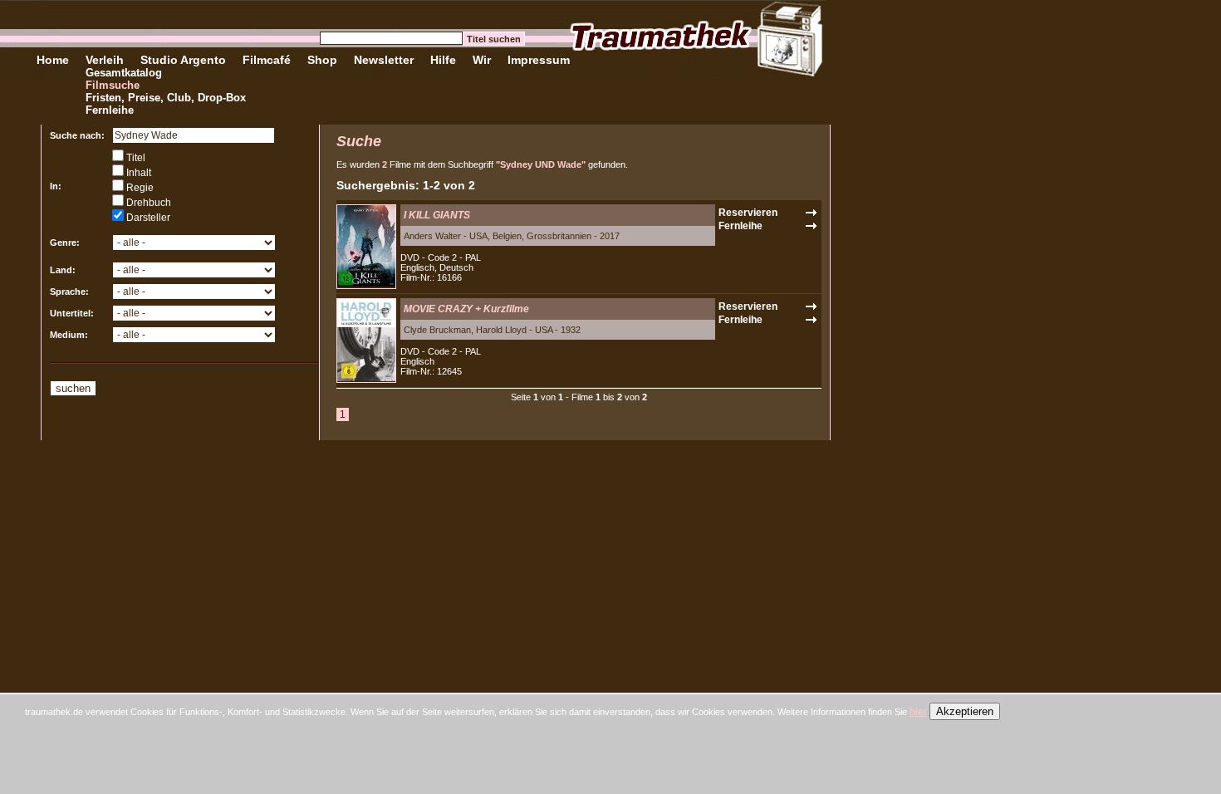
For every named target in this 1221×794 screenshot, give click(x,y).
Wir (482, 59)
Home (53, 59)
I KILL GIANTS (437, 215)
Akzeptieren (964, 711)
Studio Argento (183, 59)
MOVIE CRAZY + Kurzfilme (466, 309)
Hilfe (443, 59)
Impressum (539, 59)
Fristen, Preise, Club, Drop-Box (166, 97)
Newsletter (384, 59)
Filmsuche (113, 85)
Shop (322, 59)
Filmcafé (267, 59)
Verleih (105, 59)
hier (918, 712)
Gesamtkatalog (124, 72)
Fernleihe (110, 110)
